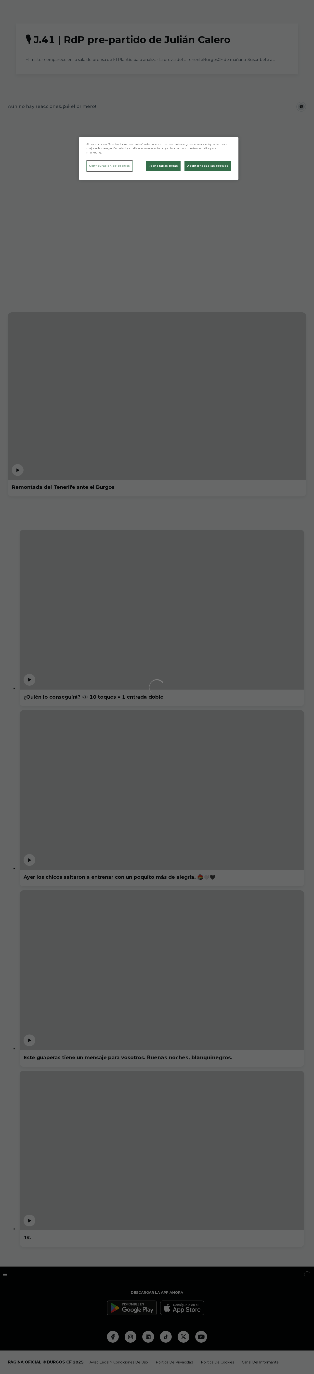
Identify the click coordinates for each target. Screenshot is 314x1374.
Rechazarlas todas (163, 165)
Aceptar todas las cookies (207, 165)
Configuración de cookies (109, 165)
